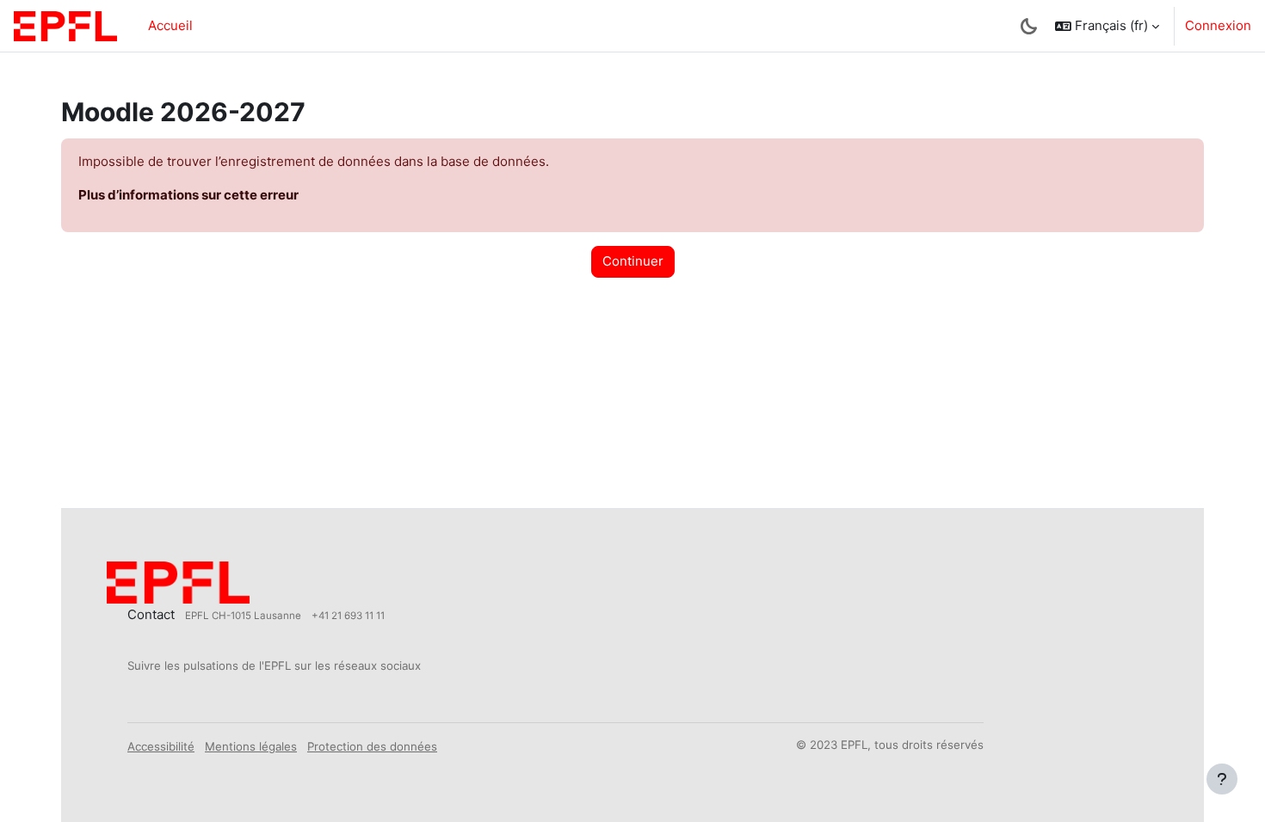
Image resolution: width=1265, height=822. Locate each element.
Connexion (1218, 25)
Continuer (632, 261)
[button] (1107, 26)
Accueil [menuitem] (170, 25)
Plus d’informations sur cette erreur (188, 195)
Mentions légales (251, 746)
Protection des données (372, 746)
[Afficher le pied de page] (1221, 779)
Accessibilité (160, 746)
